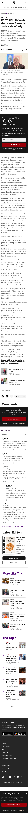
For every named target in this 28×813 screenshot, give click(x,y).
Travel (7, 673)
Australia (8, 698)
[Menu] (2, 3)
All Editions (14, 562)
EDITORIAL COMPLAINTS (9, 759)
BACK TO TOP (13, 707)
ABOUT (4, 749)
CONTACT (5, 752)
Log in (24, 3)
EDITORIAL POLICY (8, 755)
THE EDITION (6, 746)
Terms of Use (6, 769)
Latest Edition (14, 558)
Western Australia (11, 662)
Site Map (4, 772)
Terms (18, 148)
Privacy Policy (6, 765)
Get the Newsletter (14, 144)
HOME (4, 743)
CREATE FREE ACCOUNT (14, 419)
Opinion (3, 13)
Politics (8, 685)
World (10, 373)
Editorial (9, 13)
